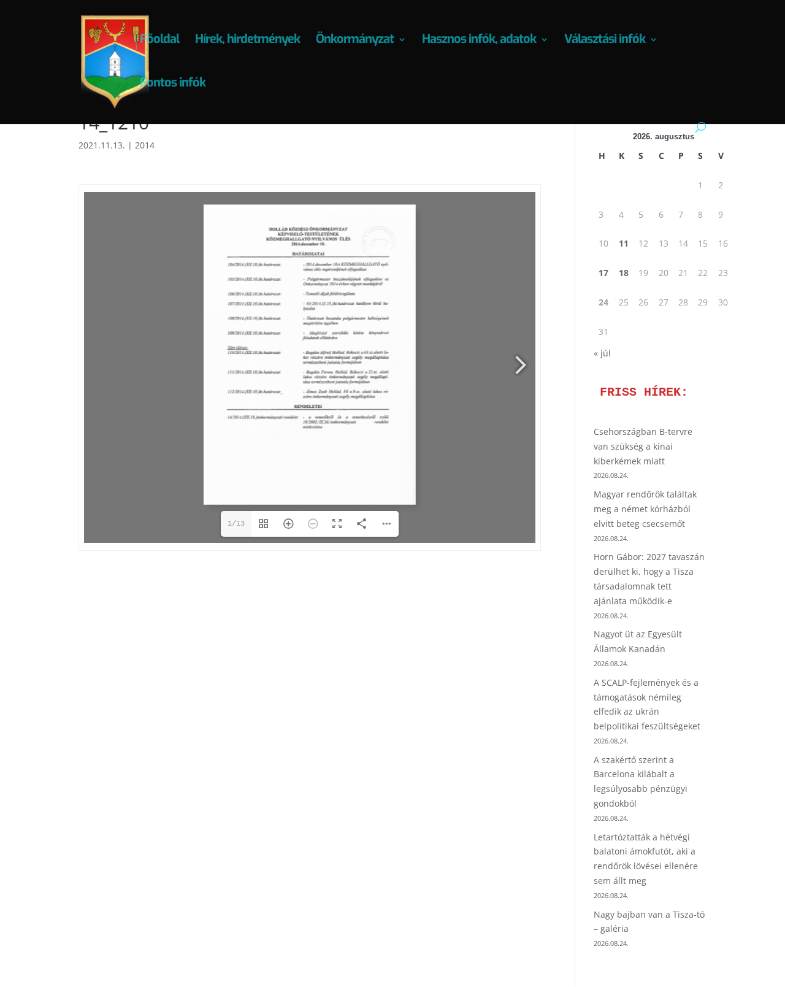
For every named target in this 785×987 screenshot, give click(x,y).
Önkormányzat (355, 41)
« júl (602, 353)
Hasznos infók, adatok (479, 41)
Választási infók (604, 41)
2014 (145, 145)
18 (624, 272)
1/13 (236, 524)
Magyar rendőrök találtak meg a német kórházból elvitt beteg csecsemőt (645, 508)
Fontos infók (172, 85)
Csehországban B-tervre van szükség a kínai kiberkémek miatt (643, 446)
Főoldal (159, 41)
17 (603, 272)
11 (624, 243)
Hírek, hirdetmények (247, 41)
